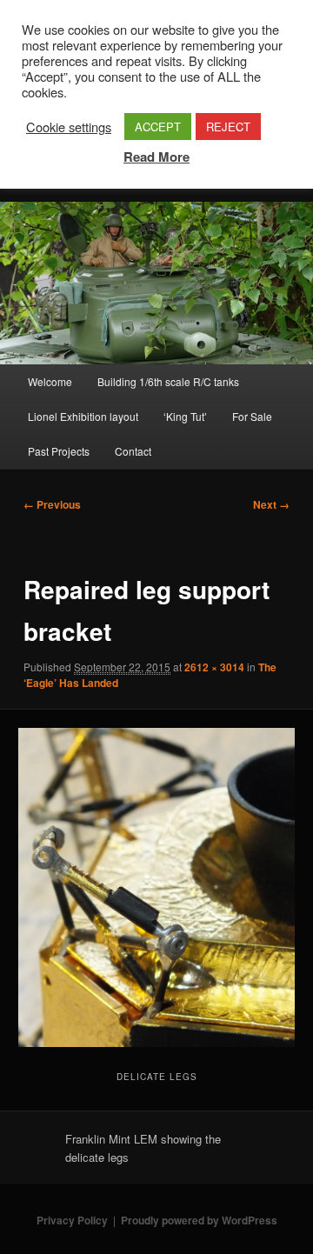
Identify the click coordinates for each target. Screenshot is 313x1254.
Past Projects (59, 451)
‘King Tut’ (185, 416)
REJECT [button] (228, 126)
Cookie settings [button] (68, 127)
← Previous (52, 504)
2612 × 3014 (214, 667)
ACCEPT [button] (158, 126)
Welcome (50, 381)
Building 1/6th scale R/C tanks (168, 381)
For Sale (252, 416)
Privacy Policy (72, 1220)
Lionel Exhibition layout (83, 416)
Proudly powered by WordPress (199, 1220)
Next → (271, 504)
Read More (156, 156)
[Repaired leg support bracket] (156, 887)
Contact (133, 451)
